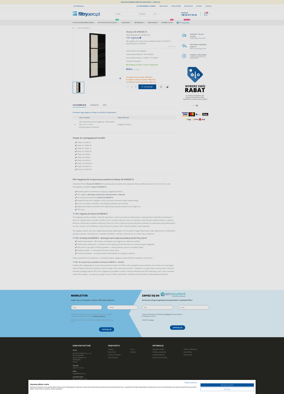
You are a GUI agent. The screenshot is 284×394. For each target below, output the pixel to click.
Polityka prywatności (190, 383)
